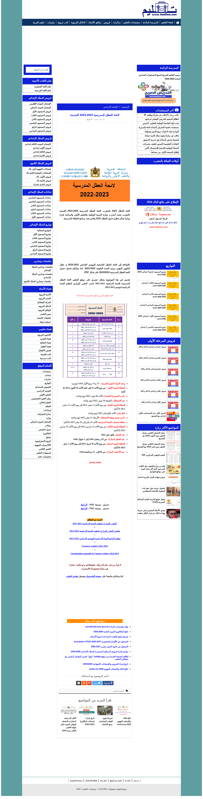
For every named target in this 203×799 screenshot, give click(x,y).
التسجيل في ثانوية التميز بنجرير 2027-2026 (109, 646)
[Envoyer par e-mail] (78, 683)
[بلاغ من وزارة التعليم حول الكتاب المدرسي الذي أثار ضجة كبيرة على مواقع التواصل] (173, 469)
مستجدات (46, 371)
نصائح (48, 437)
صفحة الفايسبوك (93, 576)
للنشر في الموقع (116, 781)
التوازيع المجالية (44, 230)
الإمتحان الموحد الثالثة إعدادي (38, 144)
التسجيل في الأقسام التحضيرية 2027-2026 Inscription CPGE (101, 641)
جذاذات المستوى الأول (41, 217)
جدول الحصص (45, 429)
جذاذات (48, 375)
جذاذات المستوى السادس (40, 198)
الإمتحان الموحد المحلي (40, 107)
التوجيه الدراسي (118, 691)
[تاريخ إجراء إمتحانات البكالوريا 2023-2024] (86, 710)
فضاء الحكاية (45, 342)
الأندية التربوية (45, 294)
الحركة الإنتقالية (44, 302)
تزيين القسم (45, 314)
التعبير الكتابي (45, 449)
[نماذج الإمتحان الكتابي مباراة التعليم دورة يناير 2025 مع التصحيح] (173, 447)
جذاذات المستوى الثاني (41, 205)
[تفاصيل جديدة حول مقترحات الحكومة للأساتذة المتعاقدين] (173, 491)
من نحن (136, 781)
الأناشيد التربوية (44, 335)
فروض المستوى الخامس (40, 123)
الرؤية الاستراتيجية (43, 441)
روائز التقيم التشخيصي (41, 398)
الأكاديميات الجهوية (43, 445)
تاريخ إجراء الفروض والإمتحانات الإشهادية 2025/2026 (105, 664)
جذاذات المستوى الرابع (41, 209)
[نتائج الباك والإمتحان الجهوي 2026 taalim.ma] (123, 710)
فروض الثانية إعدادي (42, 155)
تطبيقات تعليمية (44, 318)
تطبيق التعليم (72, 576)
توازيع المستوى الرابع (42, 250)
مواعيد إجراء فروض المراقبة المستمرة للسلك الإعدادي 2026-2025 (99, 651)
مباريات (47, 379)
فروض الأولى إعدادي (42, 148)
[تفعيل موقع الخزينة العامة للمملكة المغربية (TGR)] (173, 502)
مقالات (48, 425)
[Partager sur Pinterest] (89, 683)
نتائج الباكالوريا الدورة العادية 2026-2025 (110, 631)
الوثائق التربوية (44, 310)
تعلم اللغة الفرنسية (43, 90)
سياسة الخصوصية (76, 781)
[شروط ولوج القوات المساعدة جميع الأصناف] (105, 710)
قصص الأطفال (44, 350)
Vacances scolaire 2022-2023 (95, 546)
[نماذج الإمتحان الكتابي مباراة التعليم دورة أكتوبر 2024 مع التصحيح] (173, 436)
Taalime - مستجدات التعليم (95, 789)
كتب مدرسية (45, 358)
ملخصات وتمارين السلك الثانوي (37, 281)
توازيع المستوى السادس (40, 253)
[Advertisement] (74, 8)
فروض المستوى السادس (40, 131)
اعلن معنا (103, 781)
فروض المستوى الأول (41, 111)
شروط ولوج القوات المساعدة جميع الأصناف (109, 636)
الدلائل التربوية (44, 306)
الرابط (84, 504)
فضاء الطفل (45, 346)
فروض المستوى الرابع (41, 127)
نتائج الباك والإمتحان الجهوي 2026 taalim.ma (108, 669)
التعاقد (48, 406)
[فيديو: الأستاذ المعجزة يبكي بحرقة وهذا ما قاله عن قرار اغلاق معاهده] (173, 513)
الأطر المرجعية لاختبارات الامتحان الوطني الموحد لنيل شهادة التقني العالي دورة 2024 (68, 724)
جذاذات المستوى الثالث (40, 213)
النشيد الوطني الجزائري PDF (153, 455)
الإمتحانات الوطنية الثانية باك (38, 173)
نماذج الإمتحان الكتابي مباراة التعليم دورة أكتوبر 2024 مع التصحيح (153, 436)
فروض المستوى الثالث (41, 115)
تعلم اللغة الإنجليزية (42, 86)
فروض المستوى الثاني (41, 119)
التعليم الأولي (45, 394)
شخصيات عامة (44, 456)
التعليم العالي (45, 402)
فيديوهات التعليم (44, 453)
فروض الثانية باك (43, 180)
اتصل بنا (127, 781)
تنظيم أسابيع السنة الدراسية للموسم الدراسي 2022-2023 (94, 538)
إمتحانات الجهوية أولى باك (39, 169)
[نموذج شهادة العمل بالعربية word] (173, 480)
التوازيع (48, 383)
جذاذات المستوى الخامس (40, 201)
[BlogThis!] (84, 683)
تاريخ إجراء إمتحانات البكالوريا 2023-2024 (87, 721)
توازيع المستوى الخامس (40, 246)
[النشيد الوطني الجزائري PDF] (173, 458)
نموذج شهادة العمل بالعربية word (151, 477)
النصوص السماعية (43, 387)
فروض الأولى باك (43, 177)
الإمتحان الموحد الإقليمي (40, 103)
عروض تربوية (45, 321)
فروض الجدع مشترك (42, 184)
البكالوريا (47, 433)
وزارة (48, 418)
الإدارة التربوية (45, 298)
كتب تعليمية (46, 354)
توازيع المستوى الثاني (41, 242)
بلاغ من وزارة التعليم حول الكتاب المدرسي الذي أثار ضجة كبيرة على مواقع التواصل (152, 469)
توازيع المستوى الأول (42, 234)
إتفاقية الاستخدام (91, 781)
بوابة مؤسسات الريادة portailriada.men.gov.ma (106, 626)
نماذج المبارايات (44, 414)
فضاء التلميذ (45, 339)
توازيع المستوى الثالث (41, 238)
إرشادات (47, 410)
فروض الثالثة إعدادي (42, 152)
